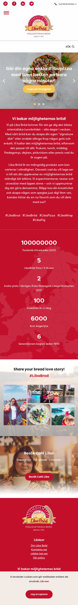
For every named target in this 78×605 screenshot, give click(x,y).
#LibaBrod (12, 215)
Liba (39, 26)
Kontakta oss (39, 549)
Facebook (40, 460)
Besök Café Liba (39, 476)
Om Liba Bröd (39, 545)
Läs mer (44, 581)
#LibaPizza (47, 215)
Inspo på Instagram (39, 89)
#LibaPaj (39, 220)
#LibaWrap (65, 215)
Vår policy (39, 557)
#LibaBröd (29, 215)
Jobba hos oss (39, 553)
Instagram (24, 460)
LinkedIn (55, 460)
